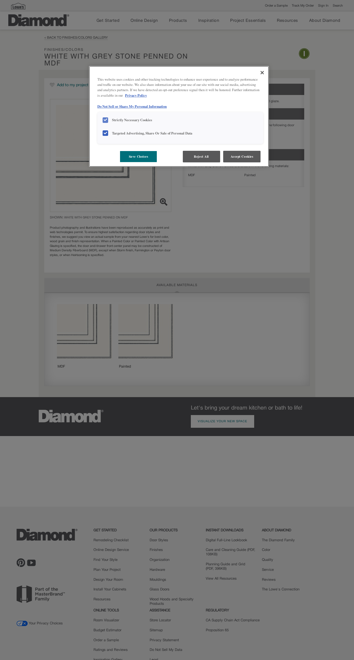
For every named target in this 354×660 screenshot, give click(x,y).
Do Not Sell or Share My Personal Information (132, 106)
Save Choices (138, 156)
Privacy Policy (136, 95)
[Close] (262, 73)
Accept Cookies (242, 156)
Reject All (201, 156)
